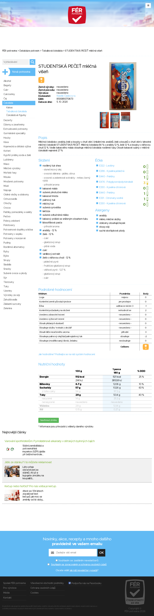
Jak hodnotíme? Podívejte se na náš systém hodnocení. (66, 354)
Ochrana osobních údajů (42, 588)
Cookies (34, 593)
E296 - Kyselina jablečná (111, 171)
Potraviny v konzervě (14, 238)
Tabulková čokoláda (52, 51)
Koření (6, 151)
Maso (6, 164)
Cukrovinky (9, 94)
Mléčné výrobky (11, 168)
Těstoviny (8, 282)
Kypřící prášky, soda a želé (17, 155)
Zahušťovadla (10, 299)
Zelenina (7, 308)
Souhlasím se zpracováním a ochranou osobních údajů (78, 564)
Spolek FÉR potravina (14, 583)
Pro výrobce (9, 588)
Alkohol (7, 81)
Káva (6, 142)
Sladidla (7, 264)
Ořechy (7, 203)
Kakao (9, 107)
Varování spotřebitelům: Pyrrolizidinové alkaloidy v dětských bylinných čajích (50, 441)
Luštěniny (8, 160)
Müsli (5, 186)
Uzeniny (7, 291)
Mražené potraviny (13, 181)
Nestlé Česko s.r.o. (66, 96)
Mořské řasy (9, 173)
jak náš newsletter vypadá (83, 570)
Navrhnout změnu (48, 420)
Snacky (7, 269)
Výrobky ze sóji (11, 295)
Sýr (5, 278)
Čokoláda (8, 103)
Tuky (6, 286)
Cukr (5, 90)
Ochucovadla (10, 199)
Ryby (6, 251)
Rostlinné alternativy (13, 247)
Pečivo (6, 216)
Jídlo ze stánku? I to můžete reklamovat (28, 462)
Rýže (6, 256)
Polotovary (9, 225)
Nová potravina (21, 72)
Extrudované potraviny (15, 129)
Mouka (6, 177)
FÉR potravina (9, 51)
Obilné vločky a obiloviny (16, 194)
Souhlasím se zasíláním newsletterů (78, 560)
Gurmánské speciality (14, 133)
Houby (6, 138)
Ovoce (7, 208)
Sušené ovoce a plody (15, 273)
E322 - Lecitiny (106, 166)
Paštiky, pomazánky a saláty (17, 212)
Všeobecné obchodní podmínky (47, 583)
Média (6, 593)
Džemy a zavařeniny (14, 124)
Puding (6, 243)
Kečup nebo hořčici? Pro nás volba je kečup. (30, 486)
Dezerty (7, 120)
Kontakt (7, 598)
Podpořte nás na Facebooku (86, 583)
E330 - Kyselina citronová (112, 187)
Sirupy (6, 260)
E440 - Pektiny (107, 176)
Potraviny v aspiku (12, 234)
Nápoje (7, 190)
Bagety (7, 85)
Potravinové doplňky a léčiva (18, 230)
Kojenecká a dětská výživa (17, 146)
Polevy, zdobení (11, 221)
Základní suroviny (12, 304)
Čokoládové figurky (16, 115)
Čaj (5, 98)
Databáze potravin (29, 51)
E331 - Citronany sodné (111, 198)
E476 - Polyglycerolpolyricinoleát (116, 182)
